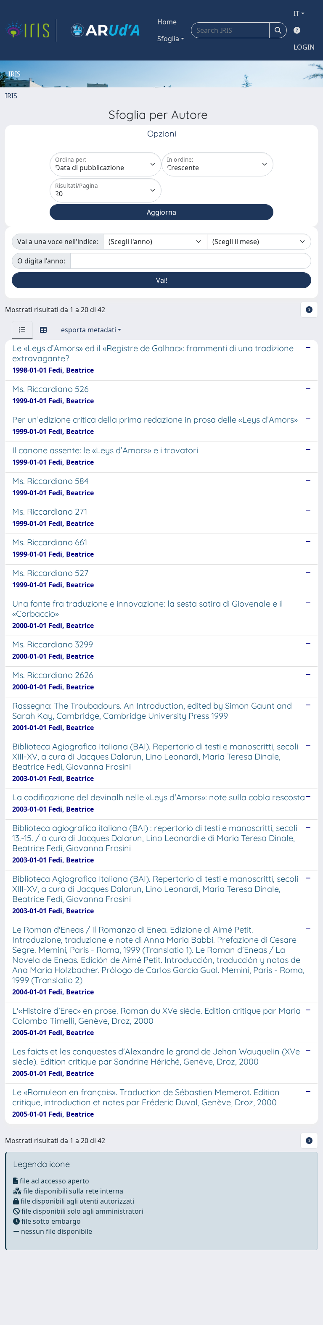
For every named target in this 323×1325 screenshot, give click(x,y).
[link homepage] (30, 30)
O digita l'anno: (41, 261)
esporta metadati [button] (88, 329)
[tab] (22, 330)
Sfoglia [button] (168, 38)
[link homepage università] (105, 30)
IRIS (11, 95)
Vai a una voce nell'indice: (57, 241)
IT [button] (296, 13)
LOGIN (304, 47)
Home (167, 21)
